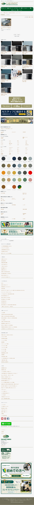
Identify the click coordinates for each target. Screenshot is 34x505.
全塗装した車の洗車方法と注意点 (5, 321)
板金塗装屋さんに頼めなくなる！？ (6, 323)
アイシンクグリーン (25, 183)
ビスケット (8, 182)
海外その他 (26, 144)
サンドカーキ (9, 168)
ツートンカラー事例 (4, 340)
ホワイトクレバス (9, 161)
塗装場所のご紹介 (2, 214)
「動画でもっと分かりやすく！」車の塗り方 (7, 306)
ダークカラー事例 (3, 349)
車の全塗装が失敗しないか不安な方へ (6, 273)
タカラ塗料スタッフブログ (4, 406)
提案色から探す (4, 8)
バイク (18, 153)
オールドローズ (30, 182)
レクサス (2, 143)
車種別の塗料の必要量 (4, 262)
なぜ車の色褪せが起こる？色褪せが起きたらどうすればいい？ (9, 373)
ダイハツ (2, 142)
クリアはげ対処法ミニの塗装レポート (6, 371)
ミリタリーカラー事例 (4, 347)
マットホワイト (9, 189)
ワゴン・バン (18, 148)
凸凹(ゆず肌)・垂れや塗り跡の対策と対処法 (7, 314)
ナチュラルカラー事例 (4, 345)
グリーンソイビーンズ (19, 183)
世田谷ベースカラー (30, 162)
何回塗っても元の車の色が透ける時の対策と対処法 (8, 316)
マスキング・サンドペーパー (14, 199)
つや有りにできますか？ (4, 266)
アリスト (19, 12)
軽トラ (18, 149)
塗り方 (2, 283)
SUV (1, 149)
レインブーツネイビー (14, 169)
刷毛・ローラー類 (2, 199)
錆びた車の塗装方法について (5, 295)
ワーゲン (2, 144)
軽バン (2, 147)
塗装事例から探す (11, 8)
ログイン (2, 433)
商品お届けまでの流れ (4, 408)
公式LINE (24, 218)
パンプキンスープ (14, 175)
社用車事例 (2, 354)
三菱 (26, 142)
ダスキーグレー (3, 161)
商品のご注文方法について (4, 275)
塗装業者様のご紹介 (24, 214)
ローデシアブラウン (25, 169)
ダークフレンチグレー (19, 162)
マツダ (10, 142)
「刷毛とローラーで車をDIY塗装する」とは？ (7, 128)
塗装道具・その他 (18, 8)
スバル (18, 142)
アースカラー (3, 189)
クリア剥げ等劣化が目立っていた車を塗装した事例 (8, 358)
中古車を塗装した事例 (4, 356)
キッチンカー (18, 151)
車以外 (26, 153)
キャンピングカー (11, 151)
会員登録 (2, 431)
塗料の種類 (2, 209)
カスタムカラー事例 (4, 336)
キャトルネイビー (14, 161)
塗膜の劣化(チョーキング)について (5, 286)
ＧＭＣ (18, 144)
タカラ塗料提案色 (2, 132)
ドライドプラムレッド (30, 176)
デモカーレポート (3, 389)
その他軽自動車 (2, 153)
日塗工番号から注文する (4, 251)
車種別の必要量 (25, 209)
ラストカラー (14, 189)
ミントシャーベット (14, 183)
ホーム (2, 12)
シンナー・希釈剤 (24, 199)
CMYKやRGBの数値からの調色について (6, 378)
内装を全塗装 (3, 288)
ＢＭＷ (26, 143)
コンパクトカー (2, 151)
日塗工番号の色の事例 (4, 338)
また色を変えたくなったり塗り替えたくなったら (7, 328)
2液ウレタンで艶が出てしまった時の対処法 (7, 325)
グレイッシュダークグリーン (25, 162)
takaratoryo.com (3, 445)
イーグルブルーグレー (19, 176)
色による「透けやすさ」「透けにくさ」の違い (7, 375)
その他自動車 (10, 153)
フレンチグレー (30, 168)
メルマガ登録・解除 (4, 415)
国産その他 (10, 143)
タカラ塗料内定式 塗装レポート (5, 393)
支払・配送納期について (25, 8)
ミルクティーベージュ (9, 176)
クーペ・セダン (26, 148)
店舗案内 (2, 413)
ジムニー (10, 149)
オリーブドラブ (3, 168)
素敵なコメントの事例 (25, 138)
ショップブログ (3, 218)
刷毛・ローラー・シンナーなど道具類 (6, 253)
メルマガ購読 (13, 218)
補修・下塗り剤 (3, 200)
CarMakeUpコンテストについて (5, 396)
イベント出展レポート (4, 391)
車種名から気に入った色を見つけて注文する (9, 12)
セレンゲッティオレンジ (3, 176)
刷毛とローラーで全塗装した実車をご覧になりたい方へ (8, 387)
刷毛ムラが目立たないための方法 (5, 297)
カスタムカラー (19, 189)
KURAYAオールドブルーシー (19, 169)
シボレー (10, 144)
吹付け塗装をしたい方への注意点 (5, 299)
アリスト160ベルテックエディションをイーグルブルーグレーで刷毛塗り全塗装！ (6, 28)
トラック (26, 149)
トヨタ (17, 12)
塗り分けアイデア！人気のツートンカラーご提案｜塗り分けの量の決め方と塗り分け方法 (12, 290)
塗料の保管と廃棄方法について (5, 380)
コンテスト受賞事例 (2, 138)
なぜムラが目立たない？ (4, 264)
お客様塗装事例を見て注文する (5, 249)
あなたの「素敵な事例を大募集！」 (6, 398)
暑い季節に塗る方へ (4, 301)
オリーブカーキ (3, 182)
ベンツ (18, 143)
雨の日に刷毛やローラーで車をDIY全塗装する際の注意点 (8, 304)
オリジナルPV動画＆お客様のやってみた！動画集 (7, 382)
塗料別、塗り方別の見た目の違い (5, 271)
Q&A (31, 8)
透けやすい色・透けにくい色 (25, 193)
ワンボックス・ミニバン (11, 148)
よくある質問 (3, 312)
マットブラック (25, 175)
